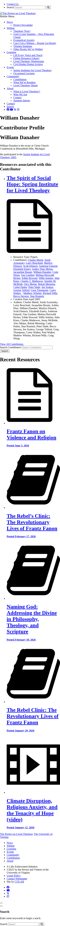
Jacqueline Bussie (22, 272)
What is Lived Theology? (26, 91)
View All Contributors (11, 344)
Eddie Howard (29, 278)
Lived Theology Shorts (25, 85)
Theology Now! (21, 31)
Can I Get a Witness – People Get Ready (34, 43)
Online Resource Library (26, 58)
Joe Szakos (47, 287)
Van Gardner (27, 275)
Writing (10, 28)
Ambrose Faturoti (48, 266)
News (10, 22)
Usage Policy (14, 875)
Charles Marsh (35, 260)
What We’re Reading (24, 82)
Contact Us (12, 4)
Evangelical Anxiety (24, 40)
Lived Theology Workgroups (28, 61)
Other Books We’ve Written (28, 49)
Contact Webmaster (17, 878)
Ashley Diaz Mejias (42, 269)
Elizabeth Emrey (22, 269)
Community (13, 76)
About (10, 88)
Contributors (19, 79)
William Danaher (42, 272)
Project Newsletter (23, 25)
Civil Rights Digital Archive (28, 64)
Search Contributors (10, 347)
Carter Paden (20, 287)
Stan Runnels (37, 296)
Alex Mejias (30, 284)
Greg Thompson (39, 290)
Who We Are (20, 94)
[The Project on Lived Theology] (18, 13)
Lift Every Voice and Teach (27, 55)
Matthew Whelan (32, 293)
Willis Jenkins (46, 278)
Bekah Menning (46, 284)
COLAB (19, 881)
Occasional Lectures (24, 73)
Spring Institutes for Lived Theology (32, 70)
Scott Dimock (30, 266)
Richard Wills (50, 293)
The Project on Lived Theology (16, 834)
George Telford (21, 290)
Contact (17, 97)
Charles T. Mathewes (31, 281)
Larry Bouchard (34, 263)
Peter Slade (34, 287)
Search (10, 7)
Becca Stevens (21, 296)
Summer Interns (21, 100)
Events (10, 67)
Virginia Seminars (22, 46)
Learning (11, 52)
